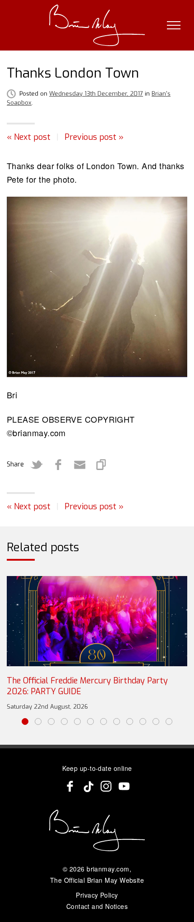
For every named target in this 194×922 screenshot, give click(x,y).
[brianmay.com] (97, 25)
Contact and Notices (97, 906)
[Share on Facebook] (58, 465)
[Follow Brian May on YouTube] (124, 786)
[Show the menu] (173, 25)
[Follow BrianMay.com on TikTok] (88, 786)
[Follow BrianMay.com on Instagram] (106, 786)
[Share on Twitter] (37, 465)
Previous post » (94, 137)
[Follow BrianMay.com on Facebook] (70, 786)
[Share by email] (80, 465)
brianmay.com (108, 868)
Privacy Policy (97, 894)
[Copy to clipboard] (101, 465)
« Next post (29, 137)
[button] (25, 721)
